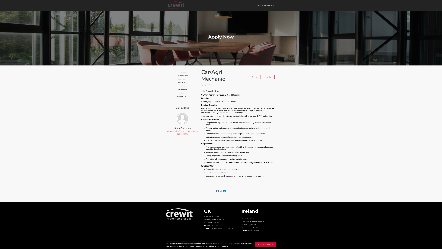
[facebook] (217, 191)
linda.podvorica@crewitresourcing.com (182, 131)
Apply (268, 77)
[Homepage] (176, 9)
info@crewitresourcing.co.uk (221, 228)
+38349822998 (182, 134)
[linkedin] (224, 191)
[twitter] (221, 191)
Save (254, 77)
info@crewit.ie (253, 231)
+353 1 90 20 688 (251, 228)
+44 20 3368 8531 (214, 225)
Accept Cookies (265, 244)
